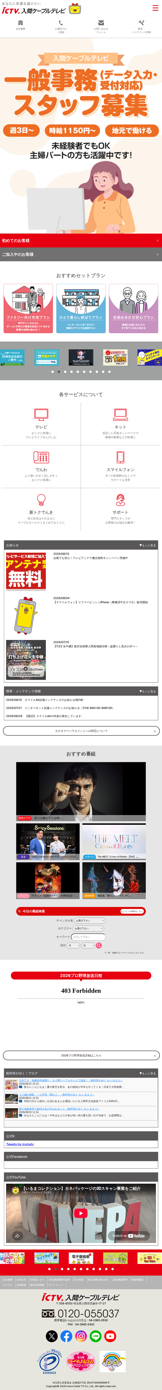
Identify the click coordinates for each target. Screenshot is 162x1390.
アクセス (7, 1284)
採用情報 (21, 1284)
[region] (81, 136)
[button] (81, 136)
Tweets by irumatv (20, 1144)
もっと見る (149, 545)
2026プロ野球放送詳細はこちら (81, 1055)
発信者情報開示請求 (59, 1279)
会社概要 (8, 1279)
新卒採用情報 (37, 1284)
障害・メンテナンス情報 (141, 30)
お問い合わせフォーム (101, 30)
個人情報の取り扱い (98, 1279)
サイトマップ (56, 1284)
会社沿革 (21, 1279)
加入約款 (79, 1279)
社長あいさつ (37, 1279)
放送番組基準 (120, 1279)
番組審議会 (138, 1279)
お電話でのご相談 (61, 30)
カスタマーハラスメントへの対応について (81, 730)
